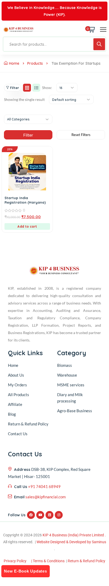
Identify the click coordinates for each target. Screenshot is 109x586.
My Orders (17, 384)
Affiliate (15, 404)
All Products (18, 394)
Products (35, 63)
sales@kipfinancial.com (45, 496)
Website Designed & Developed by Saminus (71, 542)
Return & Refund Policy (28, 423)
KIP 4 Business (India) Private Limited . (74, 535)
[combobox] (67, 87)
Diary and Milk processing (70, 397)
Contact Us (18, 433)
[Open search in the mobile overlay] (54, 44)
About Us (16, 375)
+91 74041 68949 (44, 486)
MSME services (70, 384)
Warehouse (67, 375)
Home (14, 63)
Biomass (64, 365)
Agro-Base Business (74, 410)
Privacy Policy (15, 561)
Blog (12, 414)
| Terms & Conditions (47, 561)
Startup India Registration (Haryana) (25, 200)
